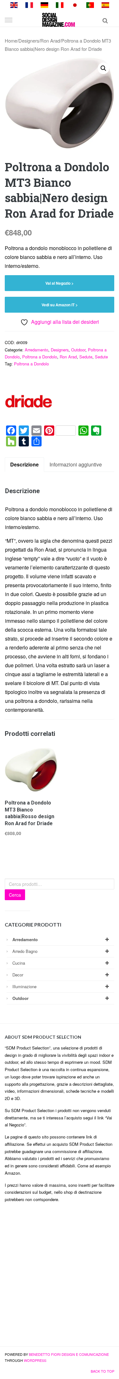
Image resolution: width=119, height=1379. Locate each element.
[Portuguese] (90, 4)
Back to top (102, 1371)
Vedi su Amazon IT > (60, 305)
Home (11, 40)
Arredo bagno (24, 951)
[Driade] (28, 401)
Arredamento (36, 350)
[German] (44, 4)
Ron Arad (50, 40)
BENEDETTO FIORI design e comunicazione (69, 1354)
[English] (14, 4)
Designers (28, 40)
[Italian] (59, 4)
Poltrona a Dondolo (39, 357)
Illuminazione (24, 986)
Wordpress (35, 1360)
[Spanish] (105, 4)
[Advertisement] (59, 1277)
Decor (17, 975)
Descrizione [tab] (24, 464)
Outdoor (78, 350)
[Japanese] (75, 4)
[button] (103, 68)
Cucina (18, 963)
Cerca (15, 895)
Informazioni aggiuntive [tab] (76, 464)
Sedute (85, 357)
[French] (29, 4)
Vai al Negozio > (59, 283)
